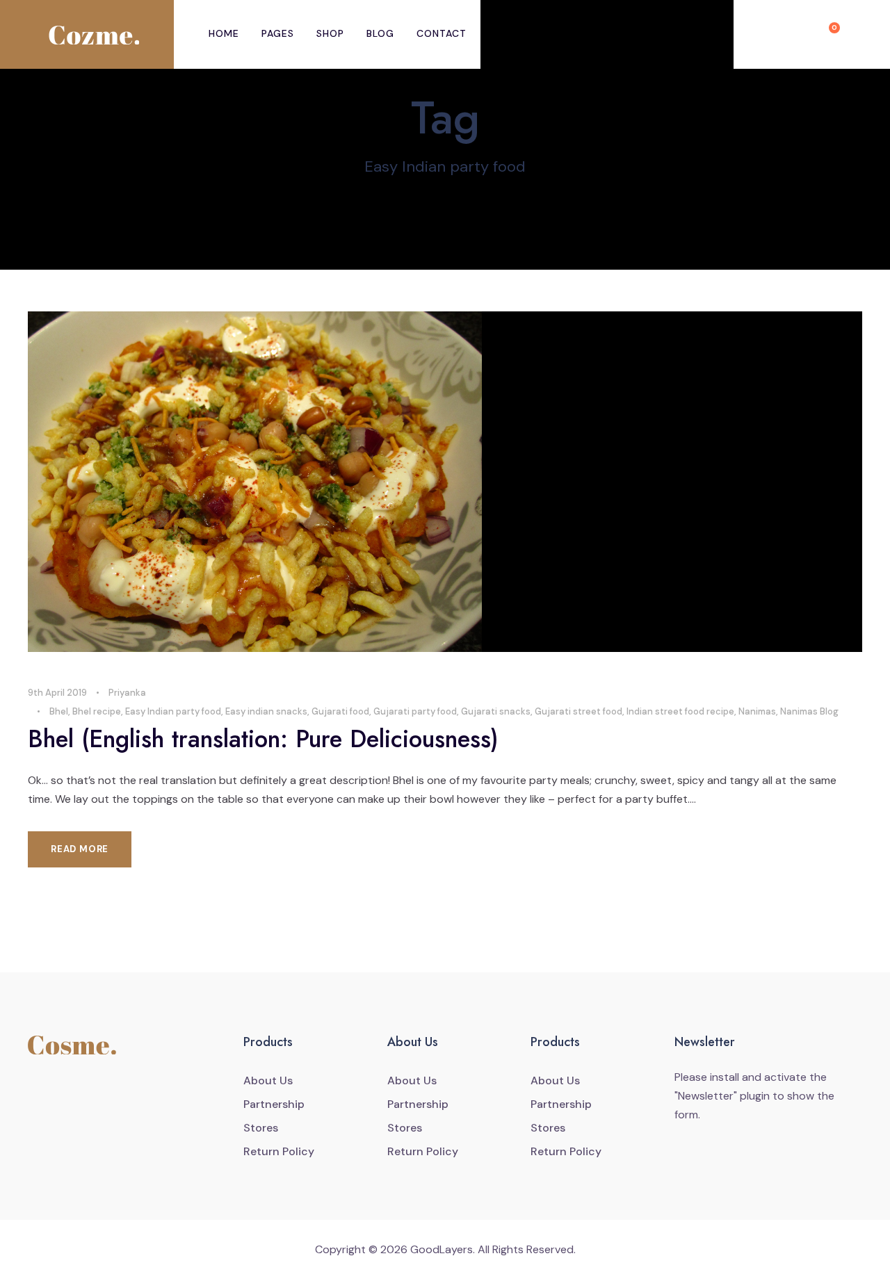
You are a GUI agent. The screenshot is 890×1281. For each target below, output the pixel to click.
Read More (79, 849)
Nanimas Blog (809, 711)
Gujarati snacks (496, 711)
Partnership (274, 1104)
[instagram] (94, 1090)
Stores (260, 1127)
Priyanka (127, 693)
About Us (268, 1080)
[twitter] (64, 1090)
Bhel (58, 711)
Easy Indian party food (173, 711)
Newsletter (706, 1095)
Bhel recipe (96, 711)
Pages (277, 33)
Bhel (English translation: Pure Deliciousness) (263, 738)
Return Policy (278, 1151)
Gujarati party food (415, 711)
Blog (380, 33)
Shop (330, 33)
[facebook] (35, 1090)
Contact (441, 33)
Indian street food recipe (680, 711)
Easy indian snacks (266, 711)
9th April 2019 (57, 693)
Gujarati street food (578, 711)
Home (224, 33)
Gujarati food (340, 711)
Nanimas (757, 711)
